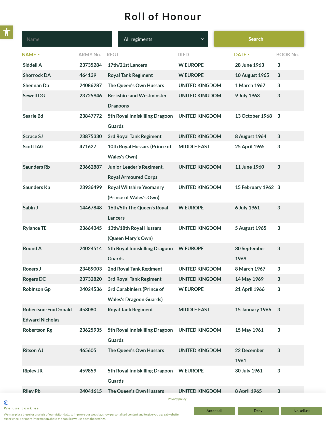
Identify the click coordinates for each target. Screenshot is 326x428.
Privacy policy (177, 399)
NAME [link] (29, 54)
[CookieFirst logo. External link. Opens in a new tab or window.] (6, 402)
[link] (6, 32)
